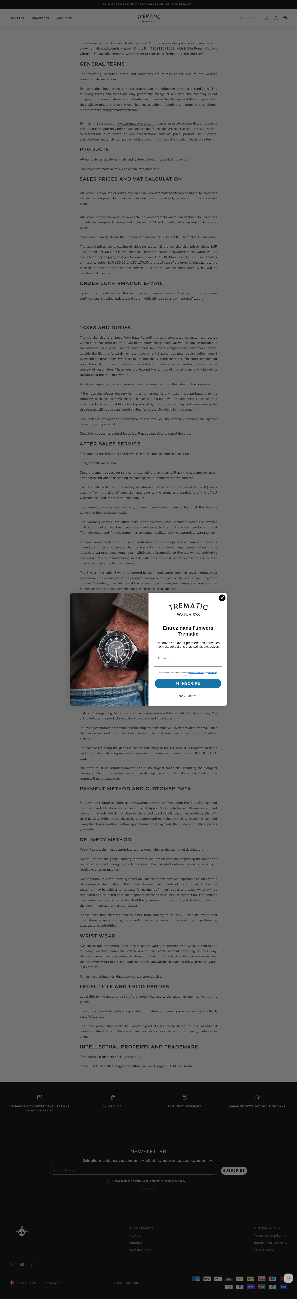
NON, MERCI (188, 696)
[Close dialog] (222, 597)
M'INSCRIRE (188, 683)
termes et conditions (196, 673)
